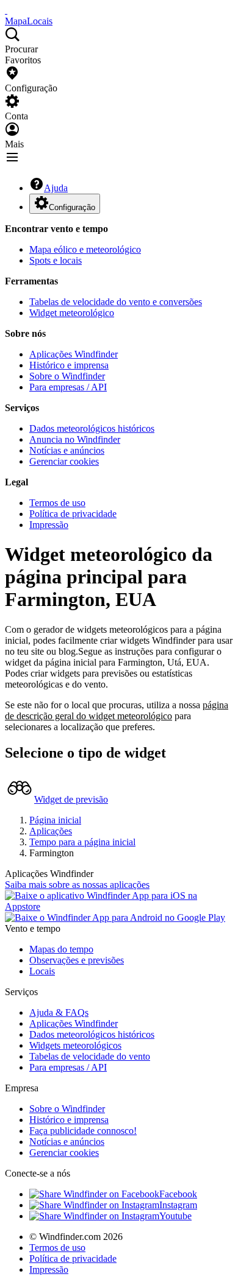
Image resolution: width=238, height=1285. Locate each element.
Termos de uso (57, 503)
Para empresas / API (68, 387)
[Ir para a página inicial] (6, 10)
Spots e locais (55, 260)
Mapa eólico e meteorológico (85, 249)
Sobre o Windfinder (67, 376)
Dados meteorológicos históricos (91, 428)
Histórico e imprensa (69, 365)
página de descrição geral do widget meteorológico (116, 710)
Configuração (72, 207)
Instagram (178, 1205)
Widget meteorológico (71, 313)
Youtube (175, 1216)
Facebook (178, 1194)
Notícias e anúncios (66, 450)
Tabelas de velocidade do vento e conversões (115, 302)
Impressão (48, 524)
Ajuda (56, 188)
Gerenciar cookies (64, 461)
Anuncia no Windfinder (74, 439)
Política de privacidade (73, 514)
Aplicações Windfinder (73, 354)
